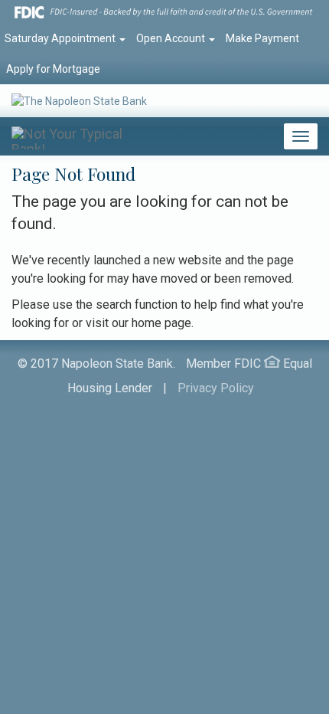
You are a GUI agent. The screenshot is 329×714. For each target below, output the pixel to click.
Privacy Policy (216, 388)
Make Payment (262, 38)
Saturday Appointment (61, 38)
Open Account (171, 38)
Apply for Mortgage (53, 69)
